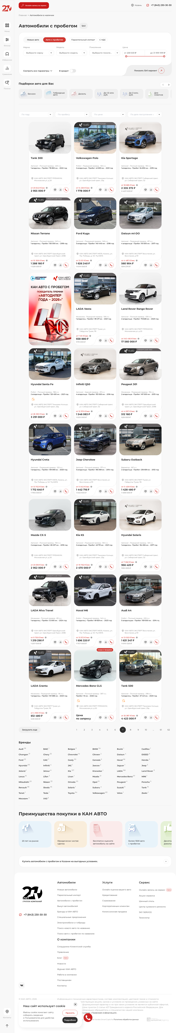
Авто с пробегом (54, 40)
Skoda (47, 787)
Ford (22, 760)
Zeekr (145, 793)
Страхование (109, 900)
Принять (70, 1013)
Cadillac (146, 749)
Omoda (73, 782)
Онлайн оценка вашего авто (116, 889)
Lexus (23, 776)
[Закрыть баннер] (75, 1004)
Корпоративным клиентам (115, 906)
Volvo (120, 793)
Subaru (97, 787)
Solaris (72, 787)
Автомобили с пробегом (69, 900)
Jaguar (121, 765)
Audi (22, 749)
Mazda (97, 776)
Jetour (47, 771)
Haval (121, 760)
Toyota (72, 793)
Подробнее (70, 1020)
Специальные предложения (71, 917)
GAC (46, 760)
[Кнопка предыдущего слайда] (163, 84)
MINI (144, 776)
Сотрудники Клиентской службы (74, 946)
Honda (146, 760)
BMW (97, 749)
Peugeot (122, 782)
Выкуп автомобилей (67, 906)
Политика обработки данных (126, 1019)
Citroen (97, 754)
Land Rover (148, 771)
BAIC (46, 749)
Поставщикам (64, 980)
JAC (70, 765)
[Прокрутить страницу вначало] (7, 1026)
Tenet (22, 793)
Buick (120, 749)
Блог (62, 958)
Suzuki (121, 787)
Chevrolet (74, 754)
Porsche (146, 782)
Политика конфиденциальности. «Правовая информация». (87, 1013)
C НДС (102, 40)
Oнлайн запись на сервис (155, 890)
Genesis (97, 760)
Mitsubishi (25, 782)
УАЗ (46, 798)
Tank (145, 787)
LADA (121, 771)
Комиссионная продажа (114, 911)
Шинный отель (146, 901)
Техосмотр (144, 917)
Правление (63, 952)
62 (168, 730)
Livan (71, 776)
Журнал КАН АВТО (66, 969)
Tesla (46, 793)
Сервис (144, 882)
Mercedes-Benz (126, 776)
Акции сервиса (147, 895)
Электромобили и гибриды (71, 922)
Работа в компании (67, 974)
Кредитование (109, 895)
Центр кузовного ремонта (152, 906)
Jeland (23, 771)
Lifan (46, 776)
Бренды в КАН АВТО (67, 911)
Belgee (72, 749)
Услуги (107, 882)
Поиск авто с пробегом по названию (75, 933)
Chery (47, 754)
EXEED (146, 754)
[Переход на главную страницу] (6, 8)
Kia (71, 771)
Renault (24, 787)
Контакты (62, 985)
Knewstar (98, 771)
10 (146, 730)
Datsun (121, 754)
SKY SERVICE (145, 912)
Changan (24, 754)
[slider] (126, 56)
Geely (72, 760)
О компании (66, 939)
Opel (96, 782)
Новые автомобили (67, 889)
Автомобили (66, 882)
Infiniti (47, 765)
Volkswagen (100, 793)
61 (161, 730)
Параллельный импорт (83, 40)
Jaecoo (97, 765)
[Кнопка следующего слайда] (169, 84)
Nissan (47, 782)
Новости (61, 963)
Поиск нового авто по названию (73, 928)
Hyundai (24, 765)
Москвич (24, 798)
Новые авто (33, 40)
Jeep (145, 765)
